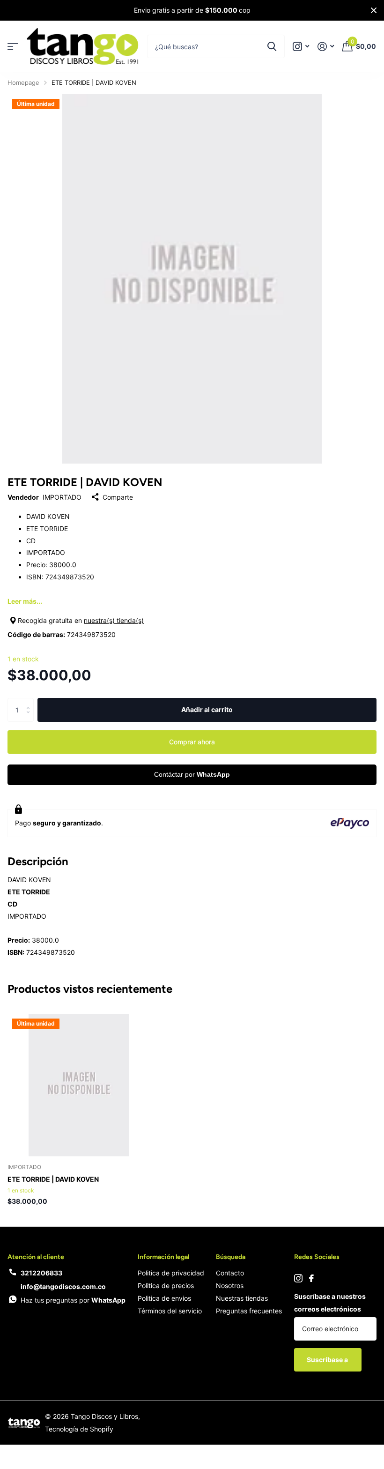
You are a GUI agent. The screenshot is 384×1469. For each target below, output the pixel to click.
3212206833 (41, 1273)
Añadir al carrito (207, 709)
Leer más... (24, 601)
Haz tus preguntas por (73, 1300)
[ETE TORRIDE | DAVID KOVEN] (78, 1085)
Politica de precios (166, 1285)
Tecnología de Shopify (79, 1429)
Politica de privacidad (171, 1273)
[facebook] (311, 1278)
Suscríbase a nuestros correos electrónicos (330, 1302)
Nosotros (230, 1285)
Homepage (23, 82)
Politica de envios (164, 1298)
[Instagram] (298, 1278)
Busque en (272, 46)
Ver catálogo (12, 47)
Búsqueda (230, 1257)
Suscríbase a (328, 1360)
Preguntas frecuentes (249, 1311)
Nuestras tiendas (242, 1298)
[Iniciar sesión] (325, 46)
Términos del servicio (170, 1311)
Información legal (163, 1257)
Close (373, 10)
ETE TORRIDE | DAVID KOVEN (53, 1179)
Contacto (230, 1273)
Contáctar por (192, 774)
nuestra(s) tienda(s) (114, 620)
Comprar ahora (192, 742)
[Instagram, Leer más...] (301, 46)
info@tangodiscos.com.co (63, 1286)
